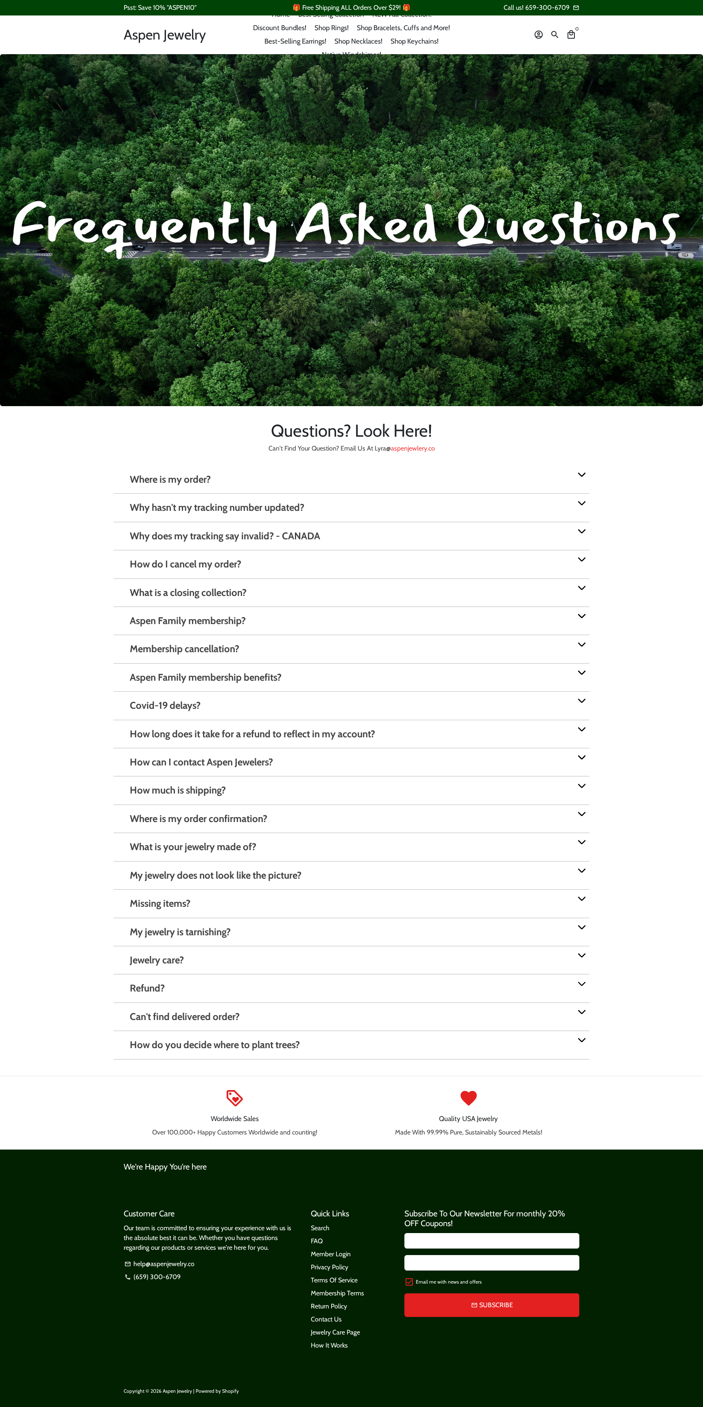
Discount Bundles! (279, 28)
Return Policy (329, 1306)
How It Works (329, 1345)
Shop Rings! (331, 28)
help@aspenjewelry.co (159, 1264)
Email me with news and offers (449, 1282)
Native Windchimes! (351, 55)
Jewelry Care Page (335, 1332)
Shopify (230, 1391)
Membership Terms (337, 1293)
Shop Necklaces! (358, 41)
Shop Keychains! (415, 41)
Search (320, 1228)
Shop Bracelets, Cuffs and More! (403, 28)
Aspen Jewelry (177, 1391)
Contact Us (326, 1319)
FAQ (317, 1241)
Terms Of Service (334, 1280)
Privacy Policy (329, 1267)
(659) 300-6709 (152, 1277)
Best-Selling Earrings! (295, 41)
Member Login (331, 1254)
